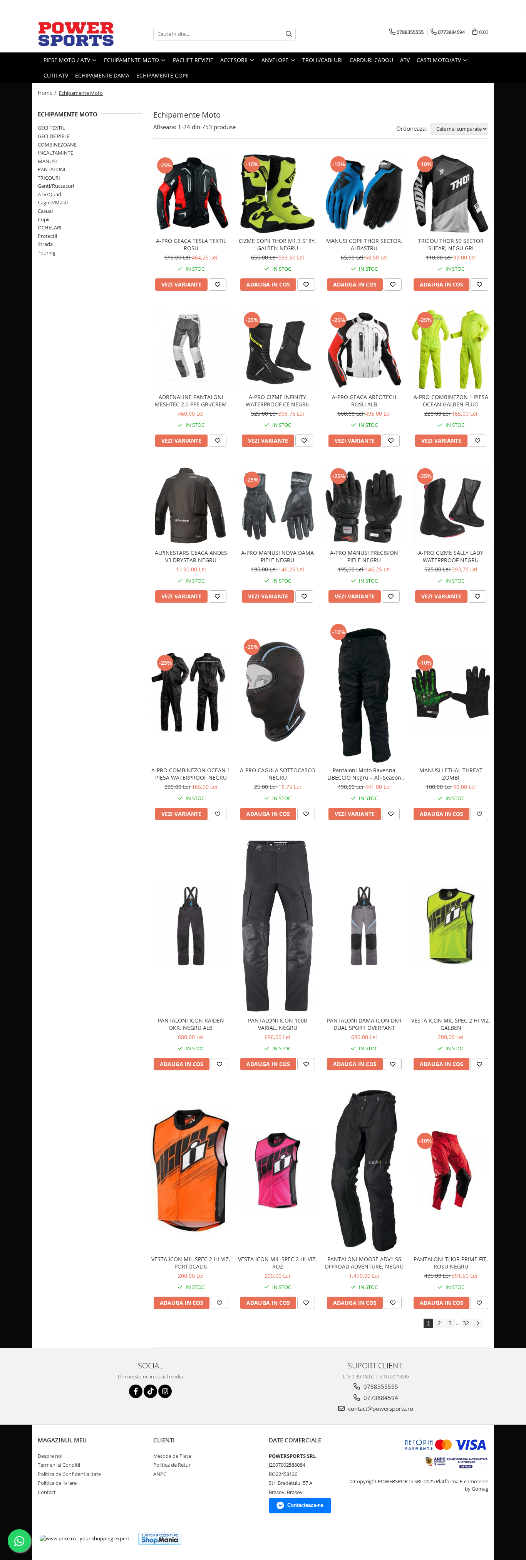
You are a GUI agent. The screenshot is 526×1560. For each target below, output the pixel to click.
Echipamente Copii (162, 75)
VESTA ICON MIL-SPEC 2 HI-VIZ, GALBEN (450, 1024)
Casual (45, 210)
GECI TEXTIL (51, 127)
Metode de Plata (172, 1455)
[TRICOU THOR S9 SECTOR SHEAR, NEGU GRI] (450, 193)
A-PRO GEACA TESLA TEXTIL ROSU (191, 244)
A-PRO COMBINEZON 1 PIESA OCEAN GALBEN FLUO (451, 400)
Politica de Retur (172, 1464)
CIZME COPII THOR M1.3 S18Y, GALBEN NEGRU (277, 244)
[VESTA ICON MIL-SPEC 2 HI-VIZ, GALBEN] (450, 925)
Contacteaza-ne (305, 1505)
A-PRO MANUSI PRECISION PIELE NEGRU (364, 556)
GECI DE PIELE (54, 136)
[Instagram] (165, 1391)
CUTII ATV (56, 75)
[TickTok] (150, 1391)
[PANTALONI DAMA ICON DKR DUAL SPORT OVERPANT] (364, 925)
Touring (46, 252)
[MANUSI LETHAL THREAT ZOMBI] (450, 692)
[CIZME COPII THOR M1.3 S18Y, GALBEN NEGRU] (277, 193)
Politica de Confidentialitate (69, 1474)
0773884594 (380, 1398)
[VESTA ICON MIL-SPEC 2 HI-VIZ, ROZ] (277, 1170)
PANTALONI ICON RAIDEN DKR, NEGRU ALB (191, 1024)
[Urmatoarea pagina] (477, 1323)
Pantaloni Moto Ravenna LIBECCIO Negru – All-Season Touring (364, 774)
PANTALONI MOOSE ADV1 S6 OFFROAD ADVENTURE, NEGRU (364, 1262)
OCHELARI (50, 227)
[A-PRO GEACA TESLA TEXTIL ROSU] (190, 193)
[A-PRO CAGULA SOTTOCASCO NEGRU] (277, 692)
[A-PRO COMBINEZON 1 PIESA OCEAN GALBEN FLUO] (450, 349)
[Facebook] (135, 1391)
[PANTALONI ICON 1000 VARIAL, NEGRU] (277, 926)
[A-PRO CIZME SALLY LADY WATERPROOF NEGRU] (450, 505)
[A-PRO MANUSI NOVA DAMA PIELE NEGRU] (277, 505)
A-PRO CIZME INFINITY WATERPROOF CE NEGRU (278, 400)
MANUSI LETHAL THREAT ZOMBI (450, 774)
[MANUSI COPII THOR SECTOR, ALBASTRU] (364, 193)
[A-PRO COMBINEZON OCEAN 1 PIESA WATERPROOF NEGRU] (190, 692)
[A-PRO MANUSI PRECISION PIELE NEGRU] (364, 505)
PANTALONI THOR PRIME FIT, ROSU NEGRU (451, 1262)
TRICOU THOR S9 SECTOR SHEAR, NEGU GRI (451, 244)
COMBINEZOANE (57, 144)
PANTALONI (51, 169)
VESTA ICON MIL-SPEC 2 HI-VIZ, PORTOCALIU (190, 1262)
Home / (48, 92)
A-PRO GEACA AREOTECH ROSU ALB (364, 400)
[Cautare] (289, 34)
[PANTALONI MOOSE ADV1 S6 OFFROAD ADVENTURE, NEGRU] (364, 1171)
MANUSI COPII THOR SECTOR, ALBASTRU (364, 244)
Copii (43, 219)
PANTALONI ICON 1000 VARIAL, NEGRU (277, 1024)
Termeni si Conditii (59, 1464)
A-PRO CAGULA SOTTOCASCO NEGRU (277, 774)
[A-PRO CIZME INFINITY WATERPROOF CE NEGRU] (277, 349)
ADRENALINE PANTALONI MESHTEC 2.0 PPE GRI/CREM (191, 400)
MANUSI (47, 161)
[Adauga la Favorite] (217, 284)
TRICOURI (49, 177)
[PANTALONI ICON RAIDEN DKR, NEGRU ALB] (190, 925)
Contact (47, 1492)
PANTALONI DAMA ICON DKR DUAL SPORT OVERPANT (364, 1024)
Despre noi (50, 1455)
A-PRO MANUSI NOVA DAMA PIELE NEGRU (277, 556)
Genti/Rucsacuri (56, 185)
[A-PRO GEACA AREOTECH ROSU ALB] (364, 349)
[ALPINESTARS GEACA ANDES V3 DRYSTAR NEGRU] (190, 505)
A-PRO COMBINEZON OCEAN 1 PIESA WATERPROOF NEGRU (190, 774)
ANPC (159, 1474)
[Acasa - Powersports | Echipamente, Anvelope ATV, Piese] (76, 34)
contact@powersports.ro (380, 1408)
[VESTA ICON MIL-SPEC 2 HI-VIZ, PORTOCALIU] (190, 1170)
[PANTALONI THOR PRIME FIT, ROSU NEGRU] (450, 1170)
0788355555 (380, 1386)
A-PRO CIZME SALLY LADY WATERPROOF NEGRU (450, 556)
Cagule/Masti (53, 202)
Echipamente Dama (102, 75)
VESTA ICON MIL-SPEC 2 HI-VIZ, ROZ (277, 1262)
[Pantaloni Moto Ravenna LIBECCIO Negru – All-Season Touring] (364, 692)
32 (466, 1323)
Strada (45, 244)
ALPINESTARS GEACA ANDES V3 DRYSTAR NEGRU (191, 556)
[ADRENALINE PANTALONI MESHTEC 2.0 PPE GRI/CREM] (190, 349)
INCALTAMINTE (55, 152)
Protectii (47, 235)
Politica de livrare (57, 1482)
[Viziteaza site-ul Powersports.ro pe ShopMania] (159, 1539)
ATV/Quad (49, 194)
